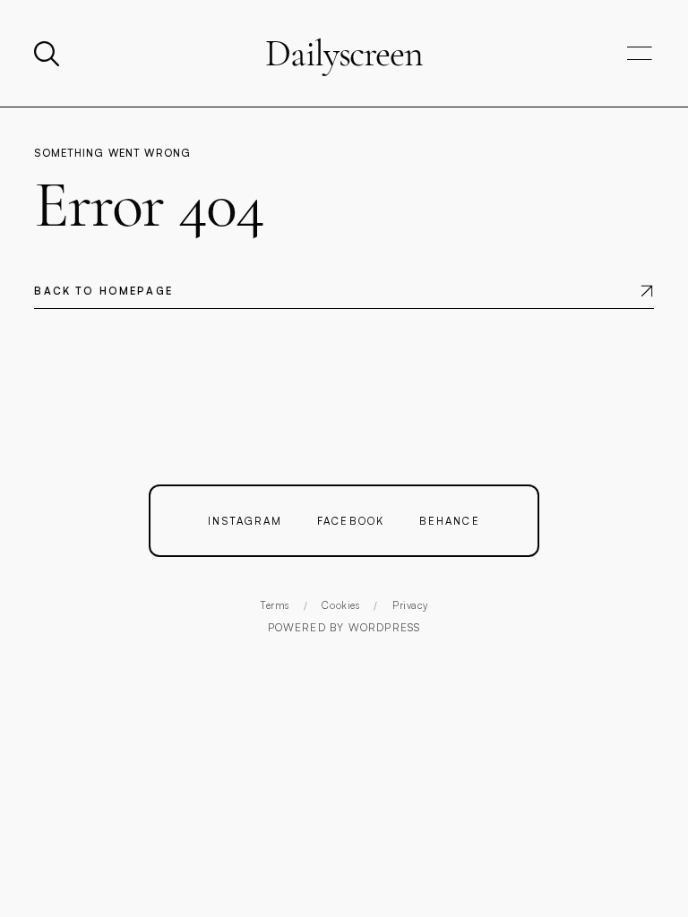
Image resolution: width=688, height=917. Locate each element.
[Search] (48, 53)
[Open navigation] (639, 54)
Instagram (245, 521)
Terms (274, 605)
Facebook (350, 521)
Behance (449, 521)
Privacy (410, 605)
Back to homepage (103, 291)
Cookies (340, 605)
